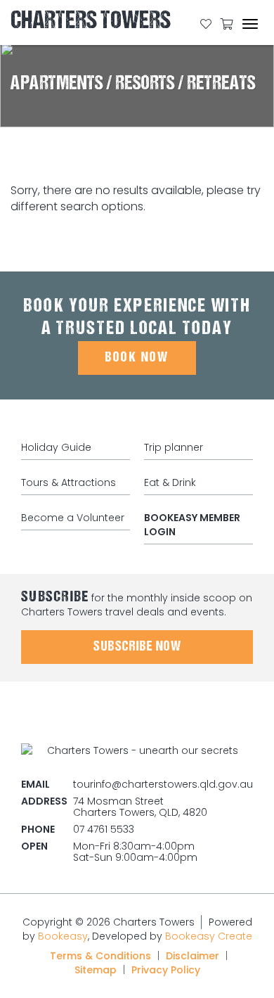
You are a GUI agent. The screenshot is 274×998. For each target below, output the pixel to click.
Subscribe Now (137, 647)
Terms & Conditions (100, 956)
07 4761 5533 (103, 829)
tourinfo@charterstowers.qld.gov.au (163, 784)
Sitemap (95, 970)
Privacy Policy (165, 970)
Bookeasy (63, 936)
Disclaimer (192, 956)
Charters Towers (91, 23)
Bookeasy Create (208, 936)
